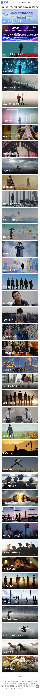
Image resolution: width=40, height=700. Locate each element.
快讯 (19, 2)
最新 (7, 7)
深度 (11, 7)
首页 (14, 2)
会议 (29, 2)
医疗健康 (32, 7)
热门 (15, 7)
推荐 (3, 7)
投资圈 (24, 2)
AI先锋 (20, 7)
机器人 (25, 7)
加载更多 (20, 676)
